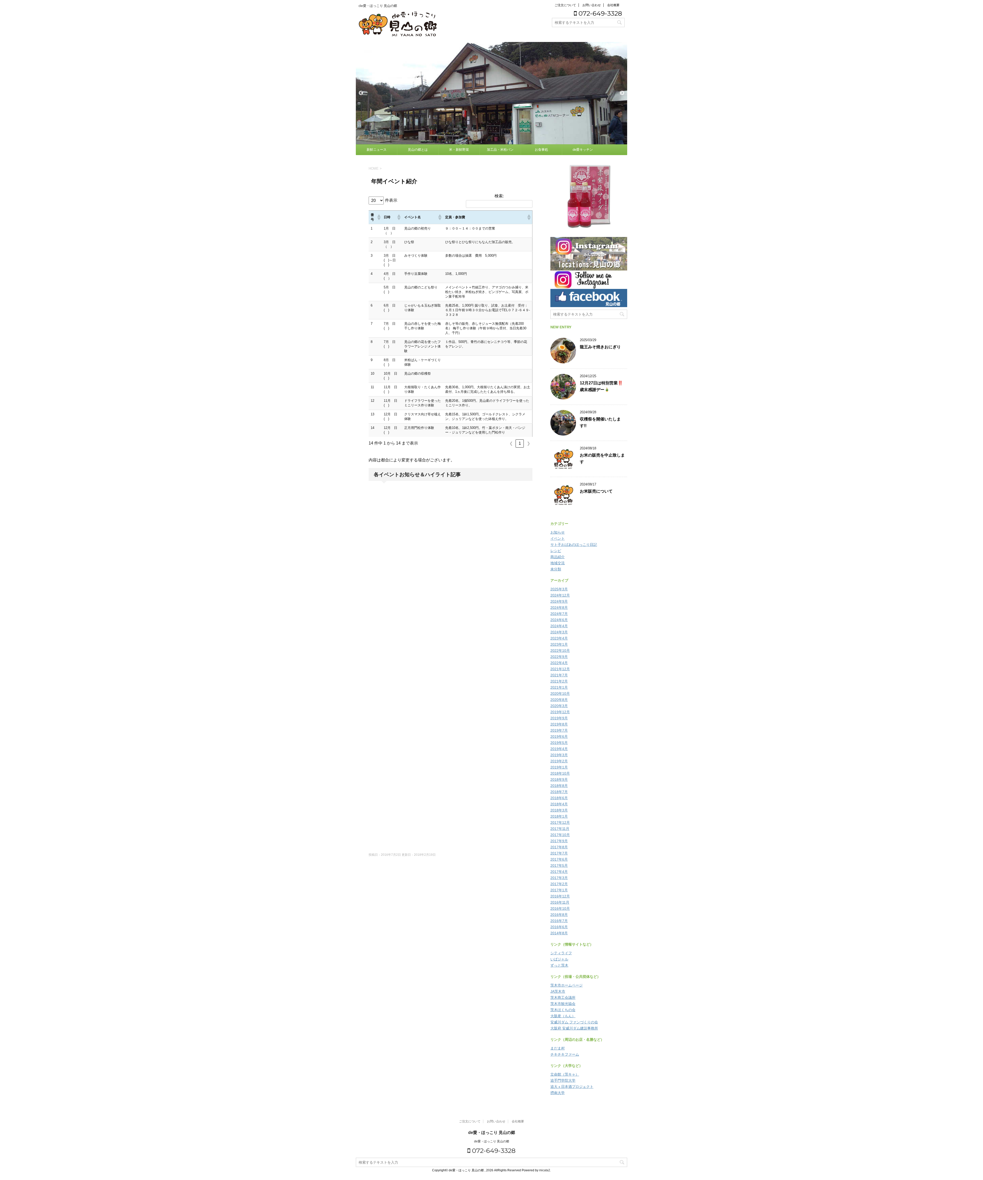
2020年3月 (559, 706)
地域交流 (557, 563)
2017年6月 (559, 859)
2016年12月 (560, 896)
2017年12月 (560, 822)
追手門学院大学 (562, 1080)
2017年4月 (559, 872)
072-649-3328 (599, 13)
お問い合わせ (591, 5)
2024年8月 (559, 607)
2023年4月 (559, 638)
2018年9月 (559, 779)
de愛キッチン (583, 149)
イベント (557, 538)
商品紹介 (557, 557)
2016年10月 (560, 908)
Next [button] (622, 93)
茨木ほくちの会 (562, 1010)
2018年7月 (559, 792)
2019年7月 (559, 730)
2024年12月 (560, 595)
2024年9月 (559, 601)
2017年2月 (559, 884)
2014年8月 (559, 933)
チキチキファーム (564, 1054)
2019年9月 (559, 718)
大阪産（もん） (562, 1016)
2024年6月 (559, 620)
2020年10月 (560, 693)
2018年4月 (559, 804)
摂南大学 (557, 1093)
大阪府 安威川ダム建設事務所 (574, 1028)
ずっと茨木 (559, 965)
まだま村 (557, 1048)
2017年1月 (559, 890)
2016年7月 (559, 921)
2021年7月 (559, 675)
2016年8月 (559, 915)
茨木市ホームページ (566, 985)
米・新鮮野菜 (459, 149)
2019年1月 (559, 767)
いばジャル (559, 959)
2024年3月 (559, 632)
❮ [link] (511, 443)
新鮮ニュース (377, 149)
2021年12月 (560, 669)
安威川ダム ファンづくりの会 (574, 1022)
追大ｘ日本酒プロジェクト (571, 1087)
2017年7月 (559, 853)
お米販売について (596, 491)
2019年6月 (559, 736)
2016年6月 (559, 927)
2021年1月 (559, 687)
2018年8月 (559, 786)
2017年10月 (560, 835)
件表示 (391, 200)
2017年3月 (559, 878)
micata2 (544, 1170)
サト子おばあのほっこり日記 (573, 545)
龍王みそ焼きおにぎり (600, 347)
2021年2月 (559, 681)
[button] (378, 217)
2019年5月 (559, 743)
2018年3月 (559, 810)
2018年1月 (559, 816)
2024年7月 (559, 614)
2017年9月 (559, 841)
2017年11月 (559, 829)
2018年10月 (560, 773)
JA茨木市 (557, 991)
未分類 (555, 569)
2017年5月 (559, 865)
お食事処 (541, 149)
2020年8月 (559, 700)
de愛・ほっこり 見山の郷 (491, 1132)
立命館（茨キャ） (564, 1074)
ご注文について (565, 5)
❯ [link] (528, 443)
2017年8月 (559, 847)
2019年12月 (560, 712)
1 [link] (520, 443)
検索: (499, 196)
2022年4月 (559, 663)
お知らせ (557, 532)
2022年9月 (559, 657)
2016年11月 (559, 902)
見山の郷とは (418, 149)
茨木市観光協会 (562, 1004)
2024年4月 (559, 626)
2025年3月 (559, 589)
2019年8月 (559, 724)
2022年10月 (560, 650)
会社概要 (613, 5)
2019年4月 (559, 749)
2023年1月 (559, 644)
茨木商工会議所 (562, 997)
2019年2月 (559, 761)
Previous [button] (361, 93)
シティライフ (561, 953)
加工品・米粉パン (500, 149)
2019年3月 (559, 755)
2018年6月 (559, 798)
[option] (491, 93)
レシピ (555, 551)
